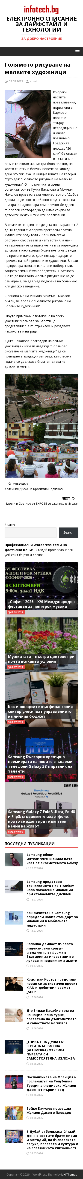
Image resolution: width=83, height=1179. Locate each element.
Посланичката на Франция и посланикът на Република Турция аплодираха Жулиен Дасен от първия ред (52, 1083)
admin (34, 81)
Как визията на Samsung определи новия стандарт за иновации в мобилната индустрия (52, 919)
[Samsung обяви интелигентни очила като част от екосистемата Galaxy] (14, 863)
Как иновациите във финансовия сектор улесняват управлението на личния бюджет (40, 711)
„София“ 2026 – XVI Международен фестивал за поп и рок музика (41, 604)
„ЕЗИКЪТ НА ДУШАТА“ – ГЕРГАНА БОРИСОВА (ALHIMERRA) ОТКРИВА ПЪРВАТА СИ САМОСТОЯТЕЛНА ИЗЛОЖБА (51, 1050)
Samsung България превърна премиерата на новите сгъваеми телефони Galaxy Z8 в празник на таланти (40, 763)
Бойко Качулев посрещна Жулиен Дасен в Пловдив (49, 1110)
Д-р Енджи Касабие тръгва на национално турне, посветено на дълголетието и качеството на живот (52, 1016)
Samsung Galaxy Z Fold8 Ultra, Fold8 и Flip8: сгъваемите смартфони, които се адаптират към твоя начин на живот (41, 818)
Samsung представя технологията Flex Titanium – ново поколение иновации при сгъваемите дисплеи (52, 887)
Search (10, 524)
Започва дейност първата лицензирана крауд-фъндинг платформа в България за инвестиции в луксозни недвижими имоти (52, 952)
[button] (76, 51)
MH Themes (69, 1174)
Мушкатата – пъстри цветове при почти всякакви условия (41, 659)
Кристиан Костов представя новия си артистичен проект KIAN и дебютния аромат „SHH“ (52, 985)
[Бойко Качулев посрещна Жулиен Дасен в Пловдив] (14, 1117)
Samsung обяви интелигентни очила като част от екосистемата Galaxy (52, 858)
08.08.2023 (16, 81)
